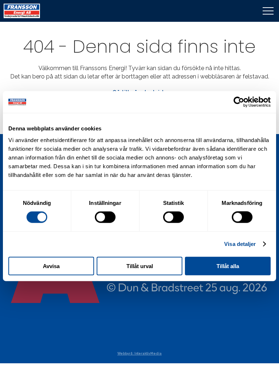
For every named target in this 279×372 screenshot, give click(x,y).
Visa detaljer (240, 244)
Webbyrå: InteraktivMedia (139, 353)
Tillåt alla (228, 266)
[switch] (105, 217)
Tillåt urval (139, 266)
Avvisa (51, 266)
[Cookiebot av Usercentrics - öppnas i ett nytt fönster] (239, 102)
